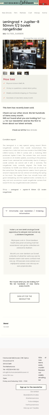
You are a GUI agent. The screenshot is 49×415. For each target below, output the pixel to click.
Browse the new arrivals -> (35, 38)
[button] (42, 54)
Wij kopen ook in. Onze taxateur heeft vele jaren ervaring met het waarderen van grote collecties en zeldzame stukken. (24, 244)
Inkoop (37, 13)
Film (15, 13)
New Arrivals (7, 13)
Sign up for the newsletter (31, 387)
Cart (30, 13)
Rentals (23, 13)
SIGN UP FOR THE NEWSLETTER (24, 297)
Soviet (6, 327)
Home (44, 13)
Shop (5, 189)
